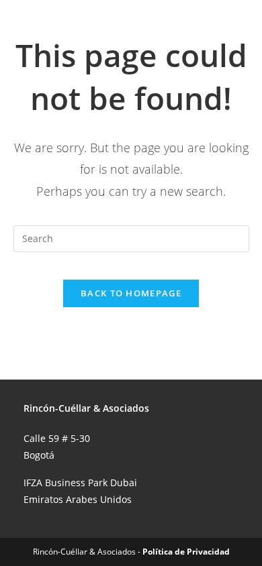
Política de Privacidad (186, 551)
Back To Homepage (131, 293)
